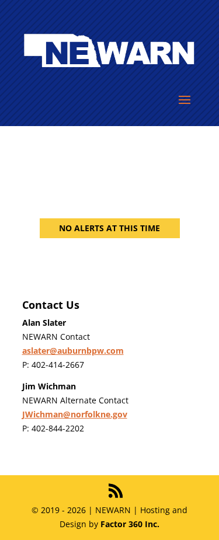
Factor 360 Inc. (129, 523)
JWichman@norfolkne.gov (74, 414)
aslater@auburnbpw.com (73, 350)
